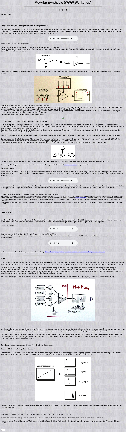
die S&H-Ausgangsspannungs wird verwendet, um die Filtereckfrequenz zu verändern (75, 252)
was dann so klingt (81, 197)
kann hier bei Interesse (70, 165)
